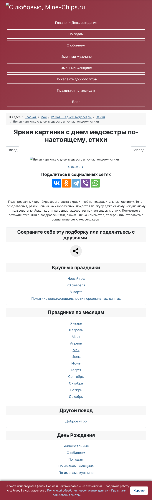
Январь (76, 323)
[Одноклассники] (66, 183)
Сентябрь (76, 377)
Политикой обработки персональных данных (77, 490)
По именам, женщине (76, 466)
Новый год (76, 278)
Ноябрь (76, 390)
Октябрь (76, 383)
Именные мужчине (76, 56)
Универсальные (76, 446)
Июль (76, 363)
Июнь (76, 357)
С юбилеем (76, 45)
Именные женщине (76, 68)
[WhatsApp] (95, 183)
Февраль (76, 330)
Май (76, 350)
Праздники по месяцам (76, 90)
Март (76, 337)
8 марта (76, 292)
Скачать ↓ (76, 167)
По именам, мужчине (76, 473)
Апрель (76, 343)
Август (76, 370)
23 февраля (76, 285)
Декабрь (76, 397)
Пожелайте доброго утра (76, 79)
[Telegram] (76, 183)
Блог (76, 102)
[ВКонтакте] (56, 183)
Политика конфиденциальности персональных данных (76, 298)
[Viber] (85, 183)
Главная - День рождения (76, 23)
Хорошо (139, 490)
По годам (76, 34)
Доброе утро (76, 421)
